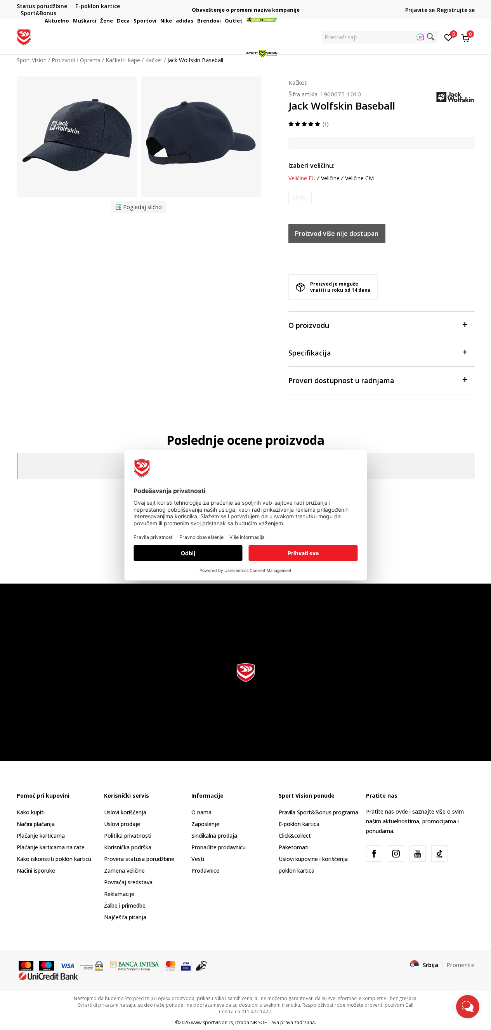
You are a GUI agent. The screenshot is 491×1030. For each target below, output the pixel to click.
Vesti (197, 859)
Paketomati (294, 847)
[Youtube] (417, 853)
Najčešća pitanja (125, 917)
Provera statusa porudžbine (139, 859)
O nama (201, 812)
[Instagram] (396, 853)
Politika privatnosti (127, 835)
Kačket (297, 82)
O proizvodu (308, 325)
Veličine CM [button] (359, 178)
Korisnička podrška (127, 847)
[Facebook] (374, 853)
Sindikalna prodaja (214, 835)
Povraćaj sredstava (128, 882)
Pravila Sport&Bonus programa (318, 812)
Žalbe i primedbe (125, 905)
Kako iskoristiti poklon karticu (54, 859)
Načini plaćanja (36, 824)
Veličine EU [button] (302, 178)
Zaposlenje (205, 824)
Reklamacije (119, 894)
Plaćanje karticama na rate (51, 847)
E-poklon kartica (299, 824)
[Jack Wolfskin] (455, 96)
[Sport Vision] (24, 36)
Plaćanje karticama (41, 835)
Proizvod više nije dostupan (336, 233)
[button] (70, 20)
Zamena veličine (124, 870)
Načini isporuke (36, 870)
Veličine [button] (330, 178)
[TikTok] (439, 853)
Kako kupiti (31, 812)
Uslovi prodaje (122, 824)
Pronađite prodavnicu (218, 847)
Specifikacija (309, 352)
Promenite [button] (460, 965)
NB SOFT (259, 1022)
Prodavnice (205, 870)
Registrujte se (456, 10)
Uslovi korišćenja (125, 812)
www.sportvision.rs (212, 1022)
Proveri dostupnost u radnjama (341, 380)
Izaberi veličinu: (311, 165)
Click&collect (295, 835)
